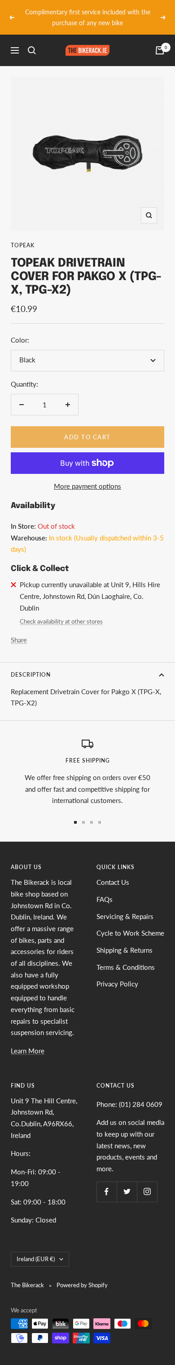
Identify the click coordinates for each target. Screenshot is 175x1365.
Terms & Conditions (125, 956)
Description (31, 663)
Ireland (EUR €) (36, 1248)
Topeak (23, 235)
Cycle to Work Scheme (130, 923)
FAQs (104, 888)
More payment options (87, 475)
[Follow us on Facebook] (106, 1181)
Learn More (27, 1040)
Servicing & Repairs (124, 905)
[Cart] (159, 40)
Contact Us (112, 871)
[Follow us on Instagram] (147, 1181)
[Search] (32, 40)
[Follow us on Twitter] (127, 1181)
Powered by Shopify (82, 1274)
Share (19, 629)
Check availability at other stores (61, 611)
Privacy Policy (117, 973)
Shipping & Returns (124, 939)
